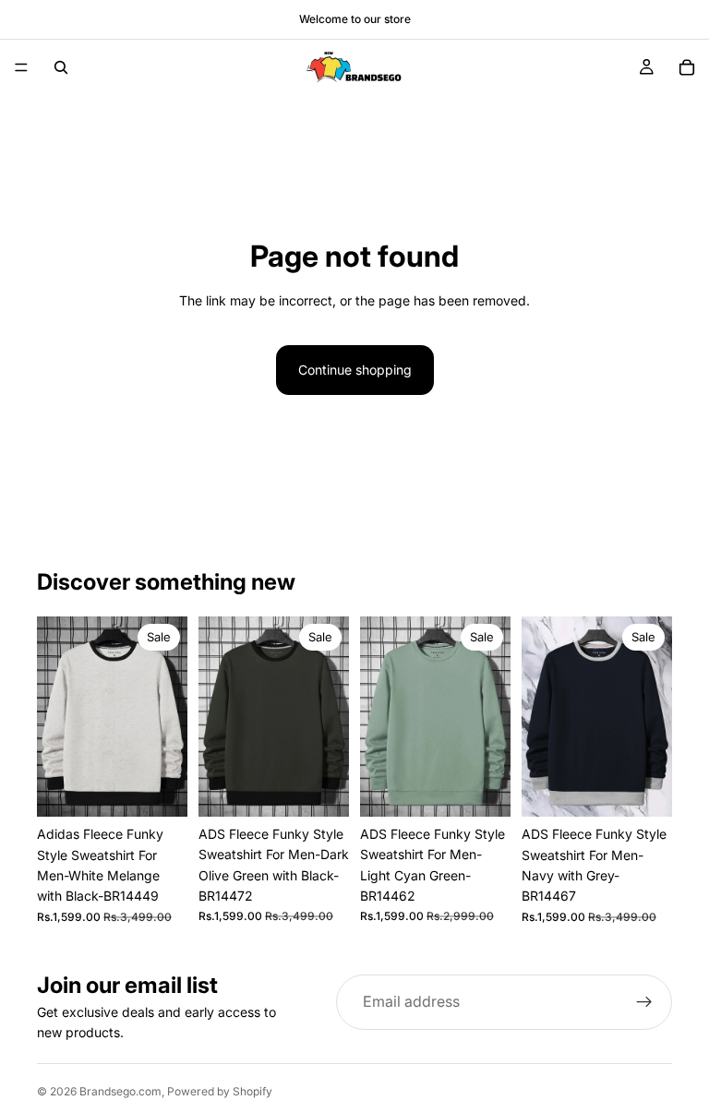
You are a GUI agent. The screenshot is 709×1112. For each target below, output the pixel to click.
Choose (174, 787)
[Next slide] (167, 717)
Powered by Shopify (219, 1091)
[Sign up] (644, 1002)
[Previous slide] (57, 717)
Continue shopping (355, 369)
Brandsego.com (120, 1091)
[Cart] (687, 67)
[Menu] (21, 67)
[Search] (61, 67)
